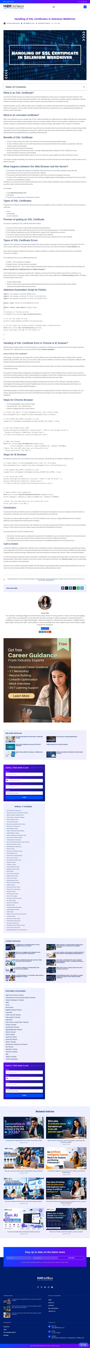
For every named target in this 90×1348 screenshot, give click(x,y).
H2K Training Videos (10, 1332)
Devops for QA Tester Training (13, 887)
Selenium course (67, 559)
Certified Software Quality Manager (14, 907)
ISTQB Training (10, 911)
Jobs (5, 1329)
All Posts (45, 628)
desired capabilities (48, 349)
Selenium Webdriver (51, 579)
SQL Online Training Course (13, 923)
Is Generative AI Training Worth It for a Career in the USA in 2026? (28, 945)
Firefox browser (40, 579)
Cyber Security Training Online (13, 927)
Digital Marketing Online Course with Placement (17, 929)
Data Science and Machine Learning (14, 851)
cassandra (9, 1012)
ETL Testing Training (11, 900)
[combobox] (8, 780)
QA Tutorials (9, 1047)
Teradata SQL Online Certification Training (16, 925)
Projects (6, 1326)
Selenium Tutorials (44, 23)
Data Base (9, 1019)
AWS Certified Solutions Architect (14, 844)
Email (7, 784)
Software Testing (63, 579)
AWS (7, 1002)
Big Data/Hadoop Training (12, 828)
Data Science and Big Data (12, 902)
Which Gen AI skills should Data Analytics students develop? (66, 1231)
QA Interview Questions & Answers (16, 1044)
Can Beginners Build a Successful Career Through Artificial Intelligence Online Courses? (69, 977)
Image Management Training (13, 909)
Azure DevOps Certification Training (14, 837)
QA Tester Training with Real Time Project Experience (18, 842)
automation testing (13, 579)
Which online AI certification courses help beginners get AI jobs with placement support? (69, 946)
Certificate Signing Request (27, 579)
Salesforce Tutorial (11, 1049)
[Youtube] (52, 1287)
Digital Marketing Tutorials (14, 1029)
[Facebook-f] (38, 1287)
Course (8, 790)
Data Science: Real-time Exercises (14, 898)
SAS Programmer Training (12, 893)
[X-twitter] (41, 1287)
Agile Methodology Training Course (14, 846)
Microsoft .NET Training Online (13, 826)
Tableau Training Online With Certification (15, 830)
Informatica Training (11, 891)
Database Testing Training (12, 875)
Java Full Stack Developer (12, 821)
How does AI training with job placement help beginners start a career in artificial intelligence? (69, 961)
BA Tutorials (9, 1007)
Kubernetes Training (11, 862)
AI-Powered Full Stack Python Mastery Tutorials (20, 997)
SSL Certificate (72, 579)
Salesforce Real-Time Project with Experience (16, 914)
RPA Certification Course (12, 853)
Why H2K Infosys (53, 1308)
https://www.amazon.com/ (18, 193)
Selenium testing (68, 275)
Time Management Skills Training (14, 860)
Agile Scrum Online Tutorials (15, 995)
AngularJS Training (11, 884)
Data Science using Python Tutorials (17, 1022)
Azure (7, 1005)
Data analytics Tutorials (13, 1017)
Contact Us (51, 1311)
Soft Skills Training (11, 905)
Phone (7, 778)
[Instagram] (48, 1287)
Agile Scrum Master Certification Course (15, 815)
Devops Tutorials (11, 1024)
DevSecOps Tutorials (12, 1027)
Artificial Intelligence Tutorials (15, 1000)
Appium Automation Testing (12, 880)
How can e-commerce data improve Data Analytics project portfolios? (28, 953)
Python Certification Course (12, 819)
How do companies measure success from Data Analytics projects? (29, 960)
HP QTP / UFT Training (12, 896)
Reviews (6, 1335)
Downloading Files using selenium (57, 744)
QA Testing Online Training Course (14, 810)
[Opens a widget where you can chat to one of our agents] (83, 1345)
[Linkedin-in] (45, 1287)
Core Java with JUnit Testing (13, 873)
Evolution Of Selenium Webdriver (66, 736)
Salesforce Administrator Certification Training (16, 835)
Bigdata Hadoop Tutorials (14, 1010)
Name (7, 771)
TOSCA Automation (12, 1059)
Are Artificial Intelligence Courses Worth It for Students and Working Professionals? (70, 953)
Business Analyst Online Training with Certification (17, 812)
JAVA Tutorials (10, 1034)
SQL (7, 1054)
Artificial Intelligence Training (13, 833)
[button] (53, 6)
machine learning (11, 1037)
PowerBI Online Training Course (13, 920)
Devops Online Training (12, 878)
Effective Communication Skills (13, 882)
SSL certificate (72, 246)
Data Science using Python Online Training (16, 824)
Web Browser (50, 580)
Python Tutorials (11, 1042)
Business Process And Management (14, 855)
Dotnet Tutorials (11, 1032)
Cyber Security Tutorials (13, 1015)
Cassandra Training (11, 916)
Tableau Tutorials (11, 1056)
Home (50, 1300)
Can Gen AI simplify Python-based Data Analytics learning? (27, 968)
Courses (51, 1305)
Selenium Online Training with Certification (16, 817)
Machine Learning (10, 848)
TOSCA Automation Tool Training (14, 839)
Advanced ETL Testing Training (13, 889)
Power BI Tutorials (11, 1039)
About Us (51, 1302)
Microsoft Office (10, 871)
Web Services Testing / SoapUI (13, 918)
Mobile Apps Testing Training (13, 869)
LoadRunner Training (11, 864)
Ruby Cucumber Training (12, 857)
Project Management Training (13, 866)
